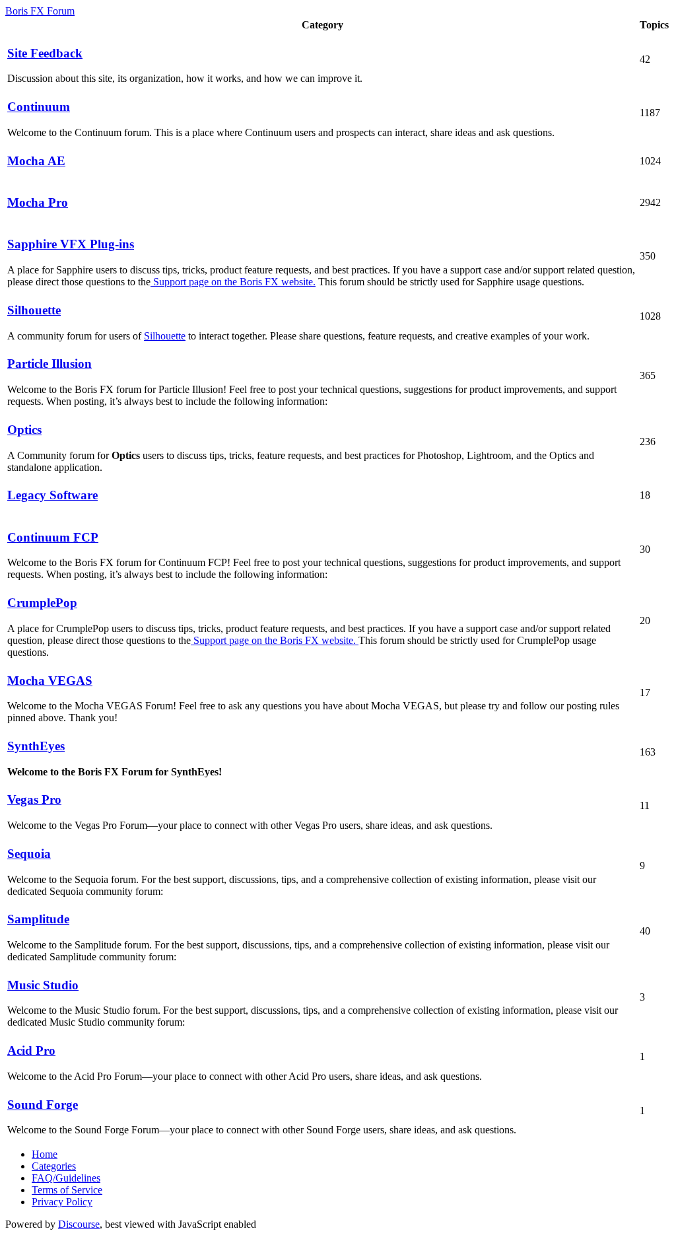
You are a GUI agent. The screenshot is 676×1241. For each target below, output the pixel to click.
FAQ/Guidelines (66, 1178)
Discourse (79, 1224)
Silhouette (165, 335)
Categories (54, 1166)
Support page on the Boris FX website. (233, 281)
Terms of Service (67, 1189)
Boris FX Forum (40, 11)
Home (44, 1154)
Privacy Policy (62, 1201)
